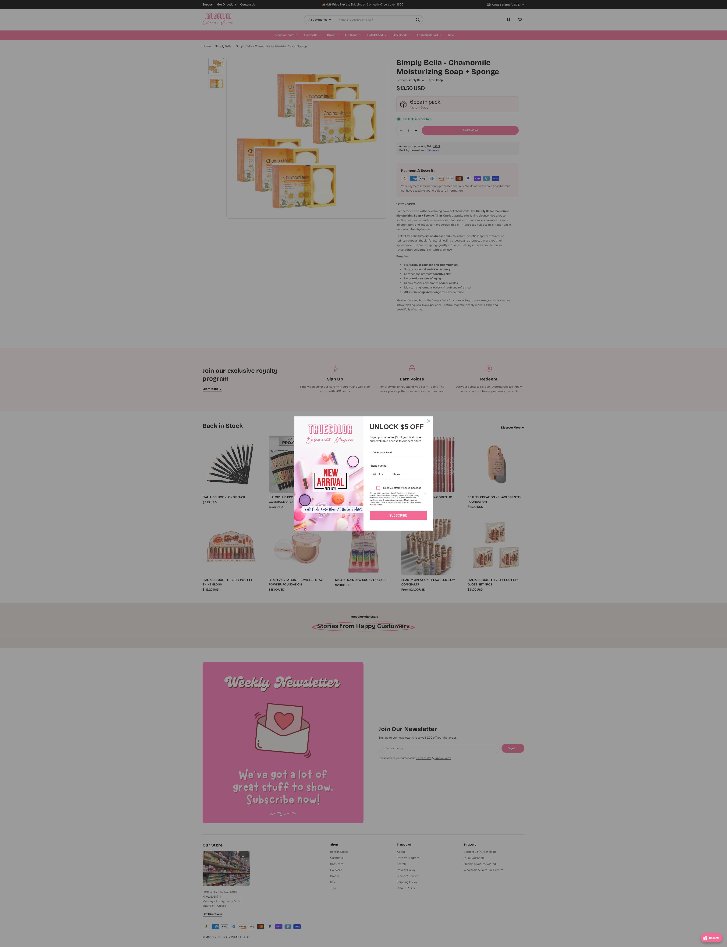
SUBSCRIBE (398, 515)
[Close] (428, 421)
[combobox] (378, 474)
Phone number (378, 465)
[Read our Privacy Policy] (425, 494)
